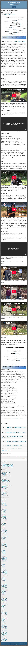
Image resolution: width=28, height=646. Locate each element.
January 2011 (4, 640)
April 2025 (3, 515)
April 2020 (3, 581)
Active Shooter (4, 471)
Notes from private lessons (6, 485)
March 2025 (4, 516)
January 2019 (4, 599)
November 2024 (4, 520)
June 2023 (3, 539)
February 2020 (4, 584)
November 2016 (4, 629)
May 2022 (3, 552)
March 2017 (4, 625)
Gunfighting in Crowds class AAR (7, 465)
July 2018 (3, 606)
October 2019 (4, 588)
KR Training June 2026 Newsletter (7, 466)
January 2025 (4, 518)
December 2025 (4, 508)
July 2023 (3, 538)
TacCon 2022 (4, 492)
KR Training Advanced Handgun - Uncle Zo (16, 432)
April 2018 (3, 609)
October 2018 (4, 602)
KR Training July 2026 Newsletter (7, 464)
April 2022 (3, 553)
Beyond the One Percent (6, 472)
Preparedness (4, 486)
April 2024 (3, 527)
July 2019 (3, 592)
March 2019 (4, 597)
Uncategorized (4, 495)
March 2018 (4, 611)
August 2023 (4, 537)
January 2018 (4, 613)
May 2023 (3, 540)
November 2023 (4, 533)
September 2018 (5, 604)
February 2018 (4, 612)
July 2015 (3, 635)
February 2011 (4, 639)
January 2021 (4, 571)
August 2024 (4, 523)
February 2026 (4, 505)
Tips (14, 418)
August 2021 (4, 563)
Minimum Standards (10, 418)
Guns (6, 418)
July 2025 (3, 511)
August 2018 (4, 605)
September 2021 (5, 561)
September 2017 (4, 618)
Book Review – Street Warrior (7, 456)
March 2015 (4, 636)
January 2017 (4, 627)
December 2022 (4, 545)
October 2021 (4, 560)
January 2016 (4, 633)
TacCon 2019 (4, 489)
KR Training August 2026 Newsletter (8, 463)
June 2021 (3, 565)
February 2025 (4, 517)
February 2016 (4, 632)
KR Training (7, 642)
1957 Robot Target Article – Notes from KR (16, 441)
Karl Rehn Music (14, 642)
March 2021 (4, 568)
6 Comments (17, 418)
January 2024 (4, 531)
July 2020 (3, 578)
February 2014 (4, 638)
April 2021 (3, 567)
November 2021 (4, 559)
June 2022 (3, 551)
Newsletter (3, 483)
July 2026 (3, 502)
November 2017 (4, 615)
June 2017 (3, 621)
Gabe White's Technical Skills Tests (14, 445)
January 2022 (4, 557)
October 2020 (4, 574)
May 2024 (3, 526)
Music (3, 482)
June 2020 (3, 579)
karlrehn (5, 14)
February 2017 (4, 626)
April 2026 (3, 504)
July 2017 (3, 620)
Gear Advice (4, 478)
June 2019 (3, 593)
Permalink (21, 418)
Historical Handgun (5, 480)
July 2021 (3, 564)
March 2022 (4, 554)
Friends (3, 476)
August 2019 (4, 591)
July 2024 (3, 524)
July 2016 (3, 631)
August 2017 (4, 619)
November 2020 (4, 573)
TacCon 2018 (4, 488)
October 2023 (4, 534)
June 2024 (3, 525)
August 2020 (4, 577)
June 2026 (3, 503)
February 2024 (4, 530)
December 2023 (4, 532)
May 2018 (3, 608)
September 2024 (5, 522)
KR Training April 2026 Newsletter (7, 467)
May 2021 (3, 566)
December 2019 (4, 586)
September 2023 (5, 536)
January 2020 (4, 585)
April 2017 (3, 624)
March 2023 (4, 543)
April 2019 (3, 595)
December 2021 (4, 558)
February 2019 (4, 598)
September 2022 (5, 547)
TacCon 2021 (4, 490)
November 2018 (4, 601)
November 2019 (4, 587)
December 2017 (4, 614)
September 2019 (5, 590)
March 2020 (4, 583)
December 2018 (4, 600)
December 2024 (4, 519)
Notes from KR (14, 2)
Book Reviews (4, 473)
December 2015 (4, 634)
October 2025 (4, 509)
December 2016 (4, 628)
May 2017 (3, 622)
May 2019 (3, 594)
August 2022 (4, 549)
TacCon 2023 (4, 493)
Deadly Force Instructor (5, 475)
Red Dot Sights (4, 487)
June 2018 (3, 607)
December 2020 (4, 572)
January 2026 (4, 506)
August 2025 (4, 510)
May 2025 (3, 513)
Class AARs (4, 474)
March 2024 (4, 529)
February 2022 (4, 556)
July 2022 (3, 550)
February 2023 (4, 544)
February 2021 (4, 570)
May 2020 (3, 580)
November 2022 (4, 546)
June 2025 (3, 512)
